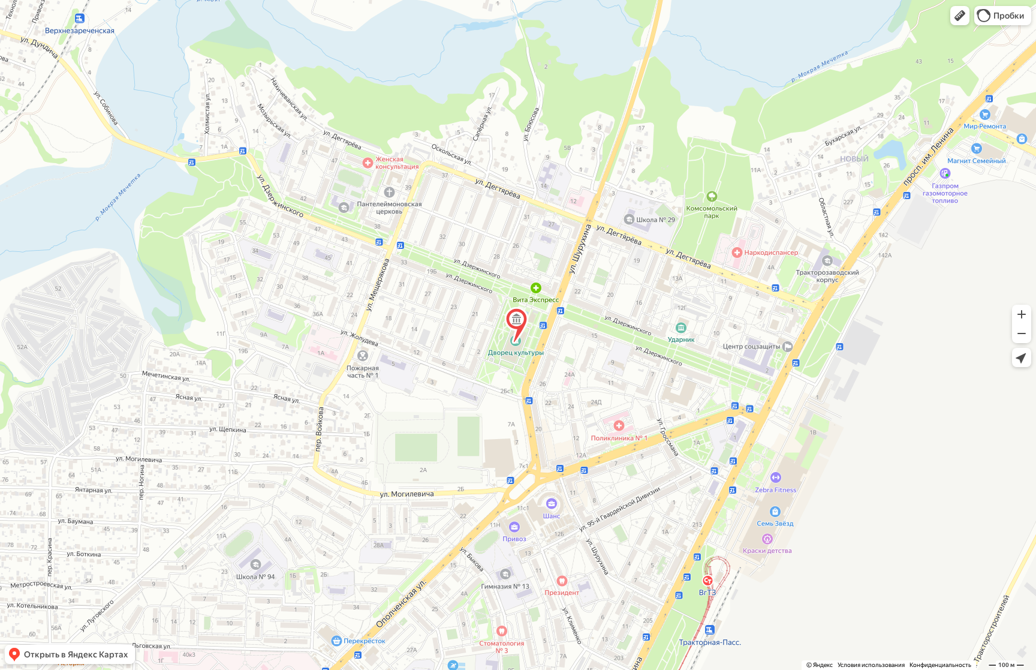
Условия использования (871, 665)
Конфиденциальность (940, 665)
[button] (959, 15)
